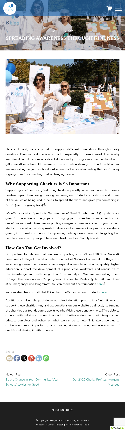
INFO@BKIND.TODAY (62, 410)
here (100, 284)
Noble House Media (79, 424)
